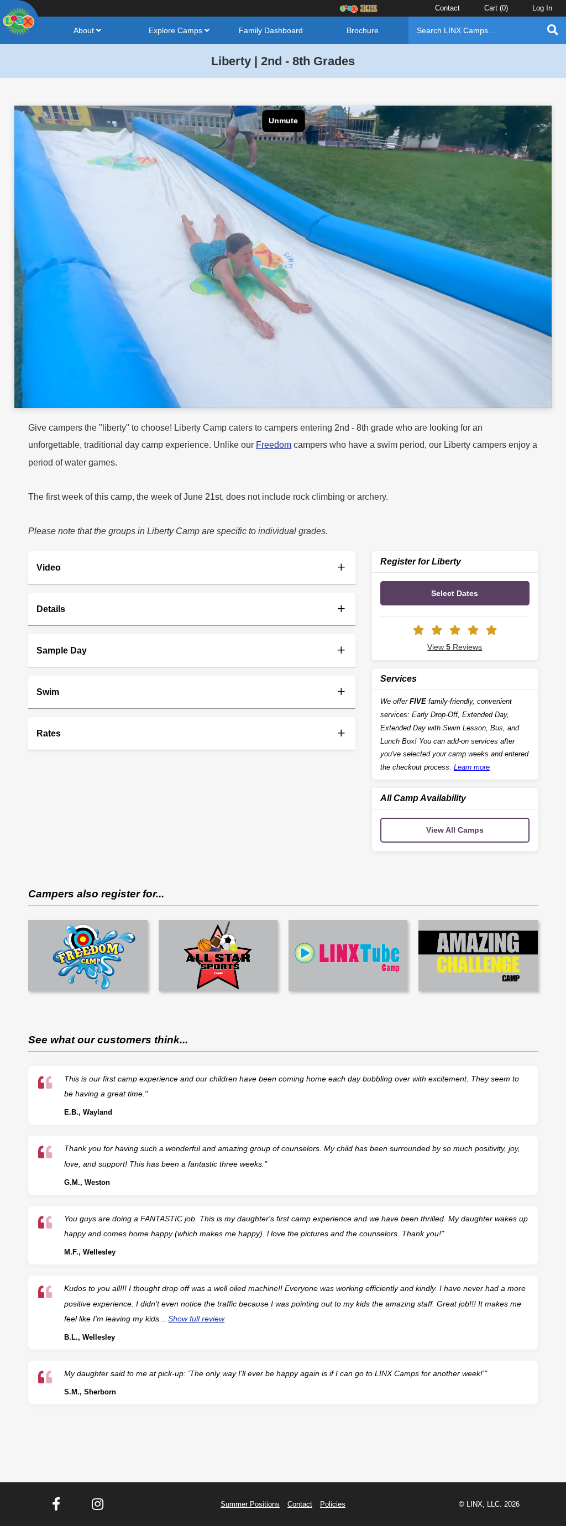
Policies (332, 1504)
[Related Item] (87, 955)
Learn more (472, 767)
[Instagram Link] (97, 1504)
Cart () (496, 8)
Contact (447, 8)
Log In (542, 8)
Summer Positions (250, 1504)
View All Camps (455, 829)
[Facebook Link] (56, 1504)
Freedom (273, 445)
